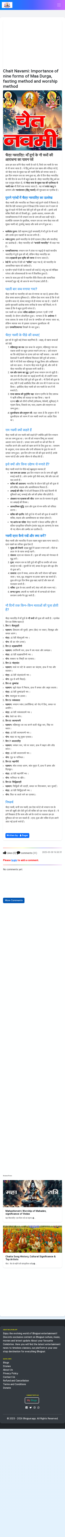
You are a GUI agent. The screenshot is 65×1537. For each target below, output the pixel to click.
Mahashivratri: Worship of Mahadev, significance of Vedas (25, 1212)
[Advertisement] (32, 44)
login (14, 860)
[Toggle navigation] (59, 5)
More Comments (14, 900)
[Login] (4, 853)
